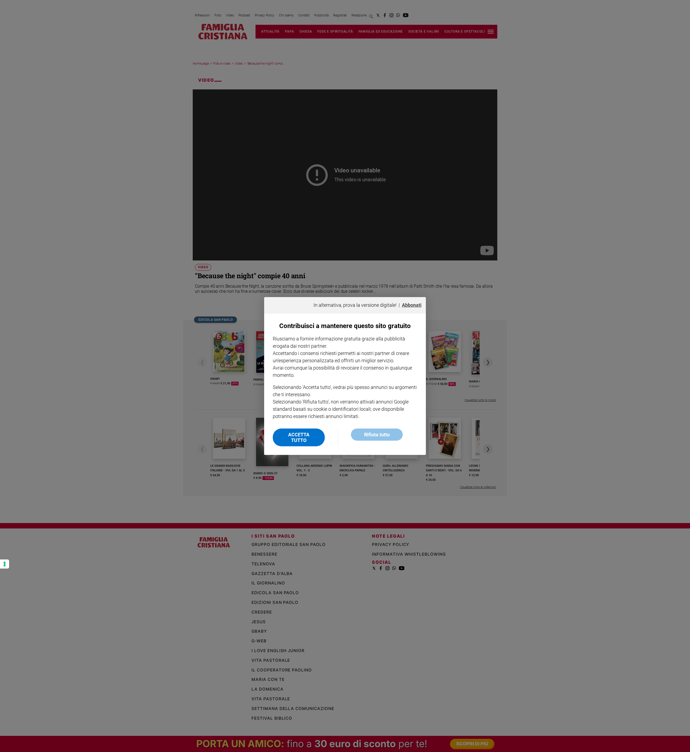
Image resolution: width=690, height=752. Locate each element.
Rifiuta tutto (377, 434)
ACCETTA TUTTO (298, 437)
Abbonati (412, 305)
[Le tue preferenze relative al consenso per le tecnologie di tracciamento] (4, 564)
